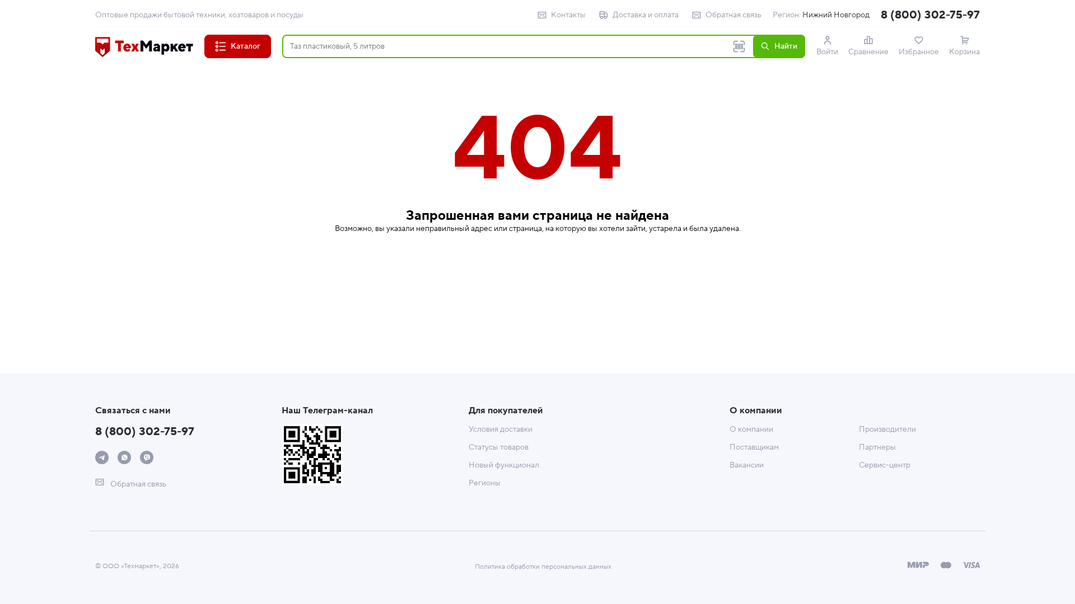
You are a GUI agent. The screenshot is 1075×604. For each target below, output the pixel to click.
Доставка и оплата (646, 15)
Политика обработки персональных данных (543, 567)
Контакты (568, 15)
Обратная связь (733, 15)
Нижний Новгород (836, 15)
